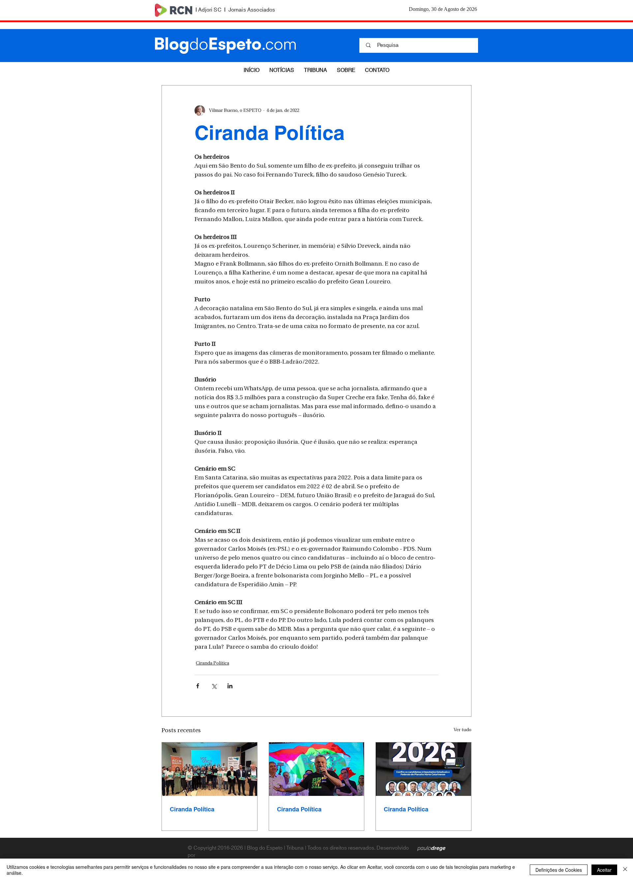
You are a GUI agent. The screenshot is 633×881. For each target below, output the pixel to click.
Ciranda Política (212, 663)
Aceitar (604, 869)
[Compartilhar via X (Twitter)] (214, 686)
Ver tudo (462, 730)
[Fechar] (625, 870)
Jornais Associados (251, 10)
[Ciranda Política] (209, 769)
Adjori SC (209, 10)
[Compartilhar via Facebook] (198, 686)
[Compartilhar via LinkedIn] (230, 686)
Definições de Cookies (558, 869)
